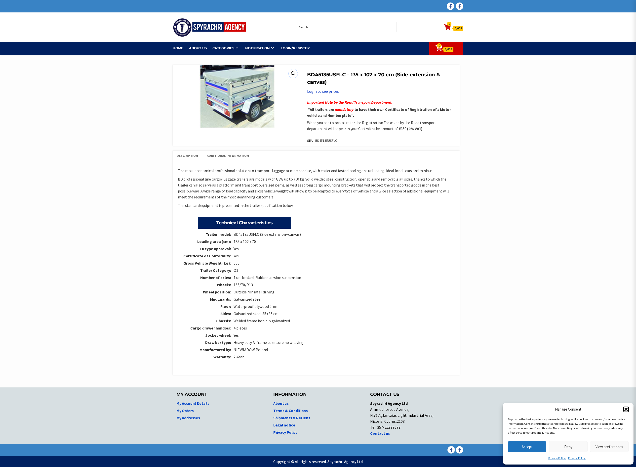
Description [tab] (187, 155)
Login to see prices (323, 91)
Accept (527, 446)
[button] (626, 409)
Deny (568, 446)
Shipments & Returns (291, 417)
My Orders (185, 410)
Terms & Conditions (290, 410)
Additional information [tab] (228, 155)
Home (178, 48)
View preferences (609, 446)
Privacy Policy (557, 458)
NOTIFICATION (257, 48)
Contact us (380, 433)
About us (198, 48)
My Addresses (188, 417)
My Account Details (192, 403)
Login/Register (295, 48)
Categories (223, 48)
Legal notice (284, 424)
